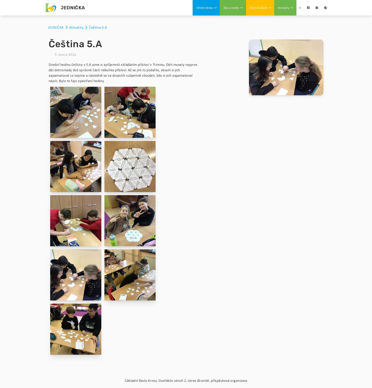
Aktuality (76, 27)
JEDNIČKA (56, 27)
